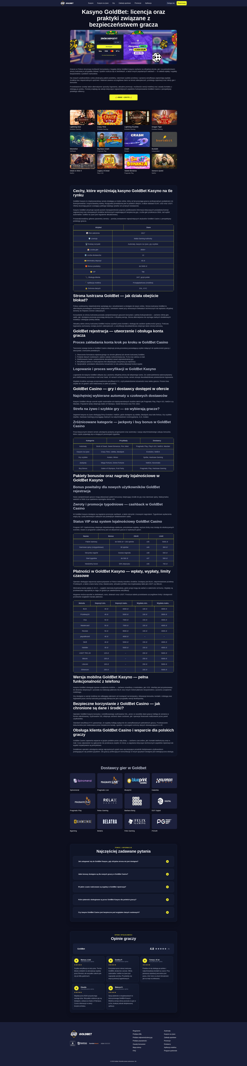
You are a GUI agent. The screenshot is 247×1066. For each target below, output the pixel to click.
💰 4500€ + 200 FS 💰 (123, 97)
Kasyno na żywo (103, 3)
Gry (113, 3)
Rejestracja (182, 3)
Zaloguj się (171, 3)
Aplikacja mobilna (170, 1047)
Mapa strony (137, 1047)
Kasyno (90, 3)
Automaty (167, 1031)
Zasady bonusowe (139, 1044)
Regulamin (136, 1031)
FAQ (134, 1051)
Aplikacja (148, 3)
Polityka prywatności (140, 1041)
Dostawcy (167, 1044)
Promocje (138, 3)
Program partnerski (170, 1051)
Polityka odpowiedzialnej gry (142, 1037)
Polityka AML (137, 1034)
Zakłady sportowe (125, 3)
